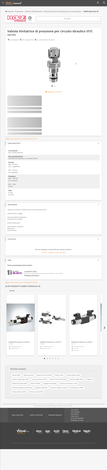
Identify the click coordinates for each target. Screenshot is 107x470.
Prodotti (67, 19)
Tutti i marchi (74, 410)
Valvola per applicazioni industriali (22, 388)
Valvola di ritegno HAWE (76, 379)
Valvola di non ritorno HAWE (58, 379)
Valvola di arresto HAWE (39, 379)
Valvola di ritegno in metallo (59, 388)
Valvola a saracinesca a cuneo (68, 383)
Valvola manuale (28, 375)
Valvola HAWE (16, 375)
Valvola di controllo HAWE (44, 375)
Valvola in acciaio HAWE (36, 392)
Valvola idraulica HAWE (19, 392)
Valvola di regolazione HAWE (20, 379)
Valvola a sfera (59, 375)
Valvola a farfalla (35, 383)
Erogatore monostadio (50, 383)
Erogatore (89, 379)
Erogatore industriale (41, 388)
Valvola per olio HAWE (76, 388)
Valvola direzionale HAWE (19, 383)
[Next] (75, 63)
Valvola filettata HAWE (73, 375)
